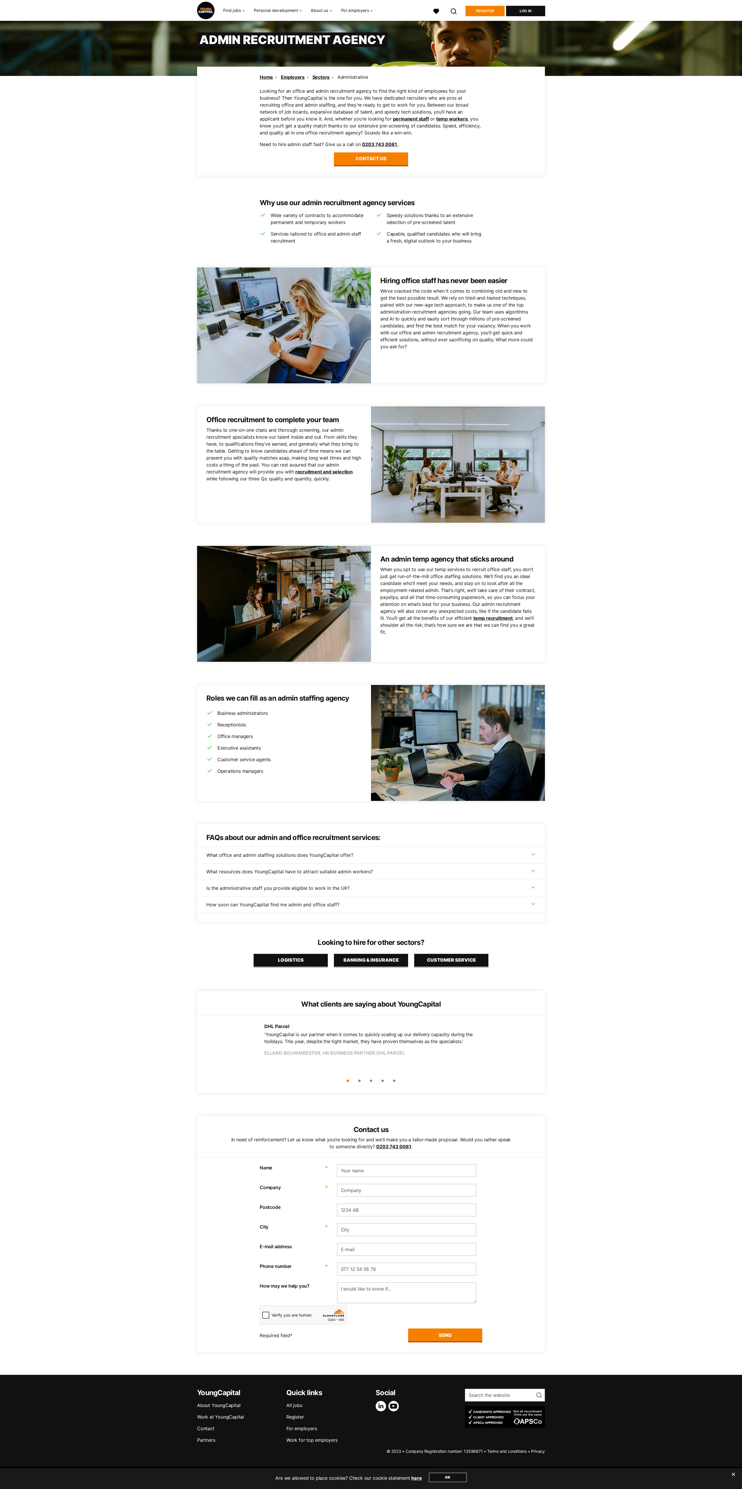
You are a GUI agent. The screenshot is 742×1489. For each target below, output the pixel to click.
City (294, 1227)
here (416, 1478)
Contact (205, 1428)
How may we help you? (285, 1286)
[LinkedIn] (382, 1406)
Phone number (294, 1266)
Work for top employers (312, 1440)
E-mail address (276, 1246)
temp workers (452, 119)
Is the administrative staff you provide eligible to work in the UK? (278, 888)
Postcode (270, 1207)
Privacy (538, 1451)
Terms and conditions (507, 1451)
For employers (301, 1428)
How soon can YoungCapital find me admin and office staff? (272, 904)
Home (266, 77)
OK (447, 1477)
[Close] (733, 1478)
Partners (206, 1440)
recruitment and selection (324, 472)
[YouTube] (394, 1406)
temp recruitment (493, 618)
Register (485, 11)
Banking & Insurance (371, 960)
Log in (526, 11)
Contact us (371, 158)
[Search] (454, 10)
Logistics (291, 960)
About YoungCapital (218, 1405)
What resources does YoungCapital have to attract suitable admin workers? (289, 871)
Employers (293, 77)
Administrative (352, 77)
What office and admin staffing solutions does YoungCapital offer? (279, 855)
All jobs (294, 1405)
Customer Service (451, 960)
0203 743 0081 (380, 144)
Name (294, 1168)
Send (445, 1335)
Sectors (321, 77)
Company (294, 1187)
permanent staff (411, 119)
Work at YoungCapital (220, 1417)
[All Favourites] (436, 10)
